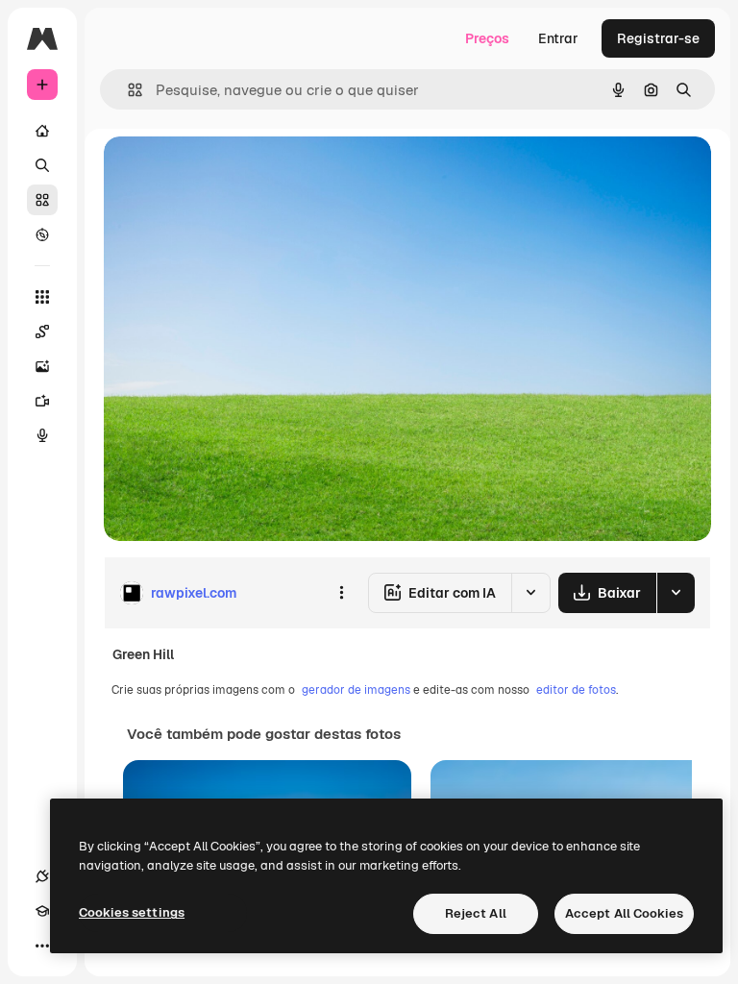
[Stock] (42, 199)
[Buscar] (42, 165)
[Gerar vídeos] (42, 400)
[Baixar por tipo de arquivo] (675, 593)
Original (227, 172)
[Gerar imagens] (42, 366)
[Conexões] (42, 876)
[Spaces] (42, 331)
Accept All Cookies (624, 913)
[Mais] (42, 945)
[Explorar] (42, 234)
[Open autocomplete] (127, 90)
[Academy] (42, 911)
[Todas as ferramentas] (42, 297)
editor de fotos (576, 690)
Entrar (558, 38)
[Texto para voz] (42, 435)
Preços (487, 38)
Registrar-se (658, 38)
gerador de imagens (356, 690)
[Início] (42, 130)
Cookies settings (131, 912)
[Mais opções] (341, 593)
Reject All (475, 913)
